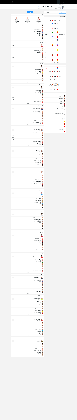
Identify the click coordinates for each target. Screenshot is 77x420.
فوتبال (65, 4)
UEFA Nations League (60, 4)
